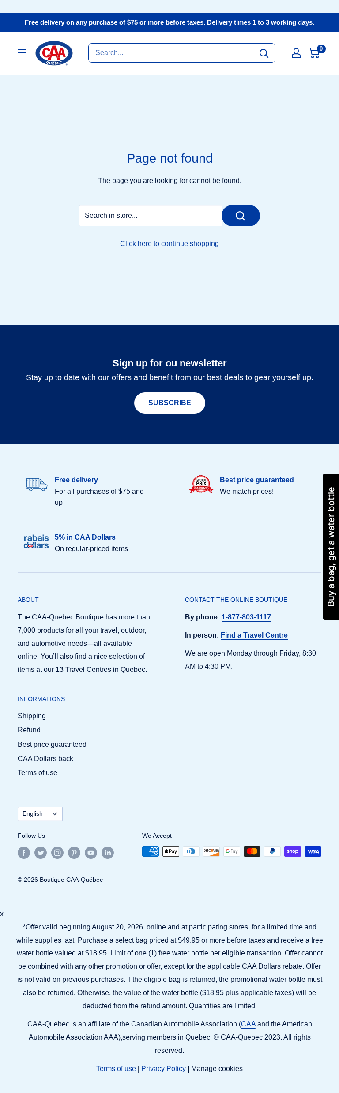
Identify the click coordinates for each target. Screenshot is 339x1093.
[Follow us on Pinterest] (74, 852)
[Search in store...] (241, 215)
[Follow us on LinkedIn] (108, 852)
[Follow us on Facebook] (24, 852)
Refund (29, 730)
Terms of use (37, 772)
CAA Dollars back (45, 758)
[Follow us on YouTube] (91, 852)
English (33, 813)
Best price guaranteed (52, 744)
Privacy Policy (163, 1068)
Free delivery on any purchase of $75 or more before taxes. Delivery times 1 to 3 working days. (169, 22)
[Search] (264, 53)
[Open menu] (22, 52)
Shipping (32, 716)
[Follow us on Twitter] (40, 852)
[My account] (296, 53)
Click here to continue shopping (169, 243)
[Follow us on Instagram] (57, 852)
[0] (314, 53)
